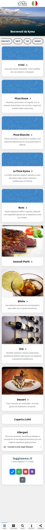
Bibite (18, 41)
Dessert (38, 41)
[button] (22, 3)
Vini (27, 41)
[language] (34, 3)
